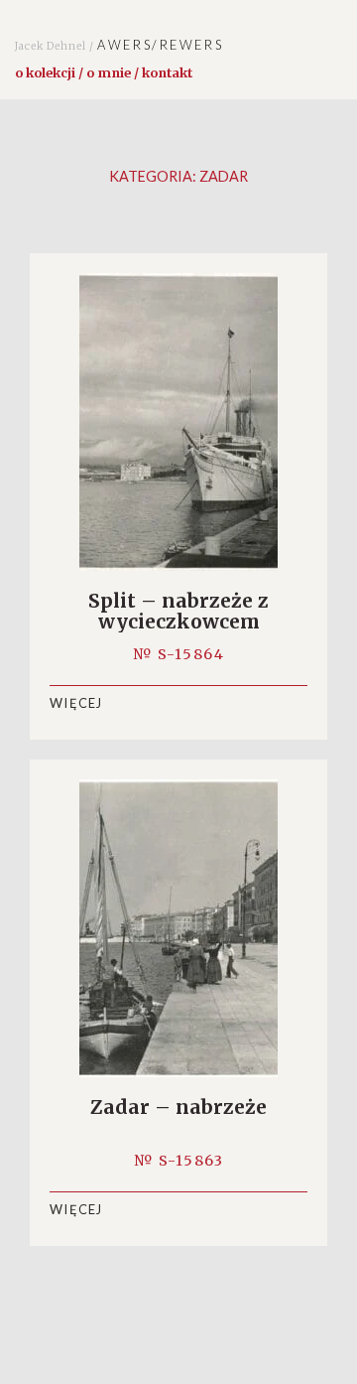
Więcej (76, 703)
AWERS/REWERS (119, 45)
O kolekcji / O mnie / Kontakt (103, 72)
